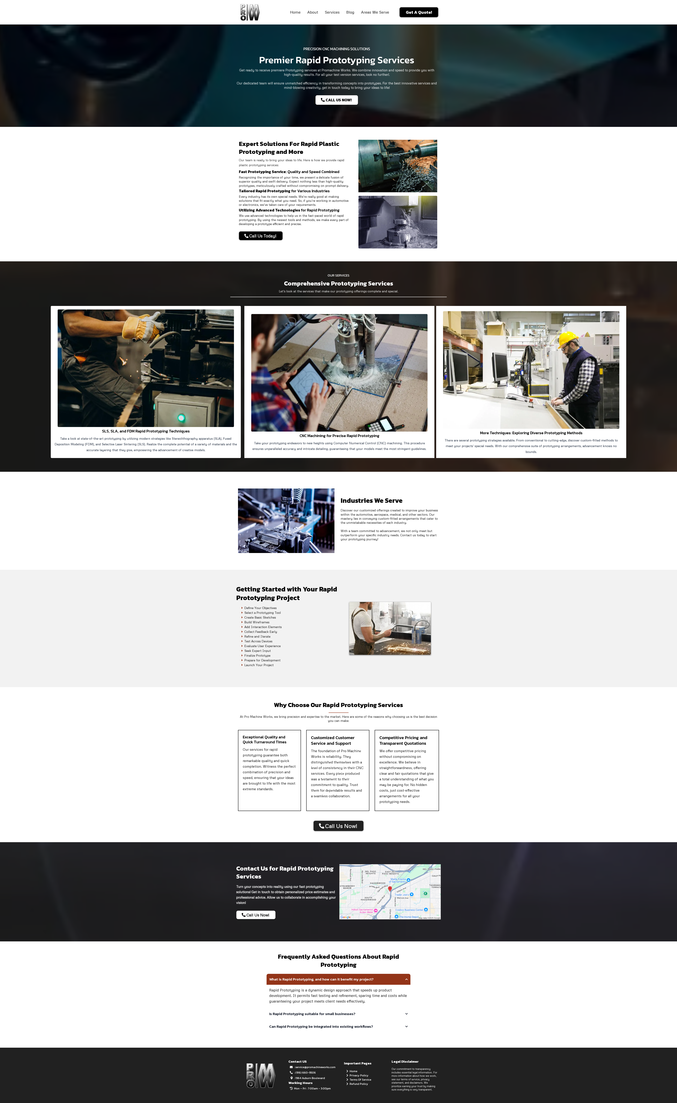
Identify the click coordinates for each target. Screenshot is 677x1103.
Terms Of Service (360, 1079)
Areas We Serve (375, 12)
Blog (350, 12)
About (312, 12)
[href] (390, 892)
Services (332, 12)
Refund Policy (359, 1084)
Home (295, 12)
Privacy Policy (359, 1075)
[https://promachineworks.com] (249, 12)
